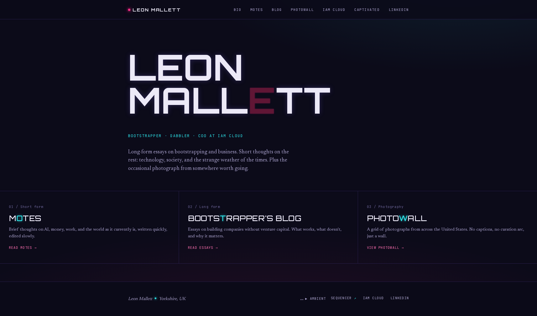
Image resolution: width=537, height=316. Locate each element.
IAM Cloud (334, 9)
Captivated (367, 9)
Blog (277, 9)
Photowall (302, 9)
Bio (237, 9)
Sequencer (341, 298)
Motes (256, 9)
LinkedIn (399, 9)
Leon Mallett (157, 10)
